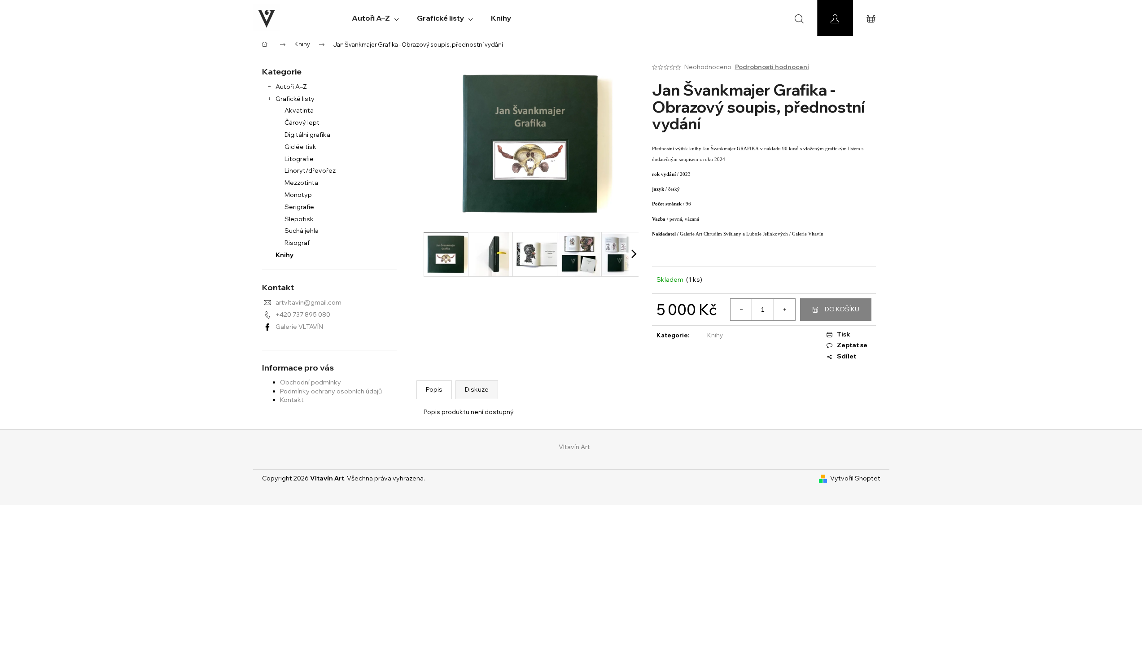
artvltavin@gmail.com (308, 302)
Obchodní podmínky (310, 382)
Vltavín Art (574, 447)
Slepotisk (299, 219)
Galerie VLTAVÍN (299, 327)
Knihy (284, 255)
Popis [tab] (434, 389)
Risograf (297, 243)
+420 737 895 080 (303, 314)
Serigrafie (299, 207)
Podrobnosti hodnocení (772, 67)
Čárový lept (301, 122)
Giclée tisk (300, 147)
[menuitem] (375, 18)
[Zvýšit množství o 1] (784, 309)
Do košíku (842, 309)
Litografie (299, 159)
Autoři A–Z (291, 87)
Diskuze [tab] (477, 389)
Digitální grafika (307, 135)
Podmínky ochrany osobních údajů (331, 391)
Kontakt (292, 400)
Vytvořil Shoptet (855, 478)
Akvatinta (299, 110)
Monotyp (298, 195)
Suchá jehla (301, 231)
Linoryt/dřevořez (310, 170)
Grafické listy (295, 99)
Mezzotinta (301, 183)
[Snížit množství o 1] (741, 309)
